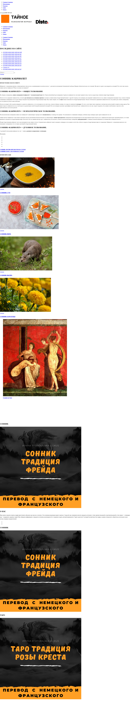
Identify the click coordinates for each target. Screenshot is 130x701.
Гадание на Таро (7, 398)
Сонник (2, 74)
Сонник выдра (6, 275)
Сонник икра (5, 234)
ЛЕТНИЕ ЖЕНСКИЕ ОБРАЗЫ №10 (12, 52)
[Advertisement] (45, 410)
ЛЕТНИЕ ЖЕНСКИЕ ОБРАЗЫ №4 (12, 63)
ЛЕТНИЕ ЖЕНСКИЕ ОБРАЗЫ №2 (12, 69)
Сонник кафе (12, 151)
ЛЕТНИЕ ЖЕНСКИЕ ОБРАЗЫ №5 (12, 62)
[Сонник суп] (27, 187)
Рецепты (5, 6)
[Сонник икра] (29, 229)
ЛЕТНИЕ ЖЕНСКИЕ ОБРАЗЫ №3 (12, 65)
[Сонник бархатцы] (25, 311)
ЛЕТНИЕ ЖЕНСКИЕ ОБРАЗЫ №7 (12, 58)
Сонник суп (6, 67)
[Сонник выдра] (26, 270)
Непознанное (6, 4)
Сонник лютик (13, 149)
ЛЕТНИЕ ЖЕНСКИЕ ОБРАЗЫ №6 (12, 60)
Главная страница (8, 2)
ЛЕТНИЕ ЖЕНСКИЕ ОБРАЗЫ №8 (12, 56)
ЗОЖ (4, 8)
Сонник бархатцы (7, 317)
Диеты (4, 9)
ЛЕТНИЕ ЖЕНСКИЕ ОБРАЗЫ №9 (12, 54)
